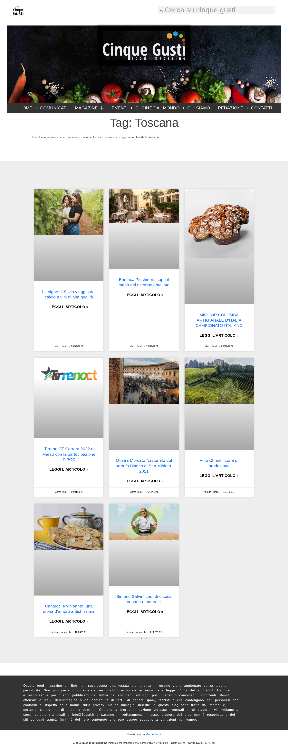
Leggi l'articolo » (68, 307)
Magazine (86, 107)
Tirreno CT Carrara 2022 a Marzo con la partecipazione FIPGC (68, 454)
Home (26, 107)
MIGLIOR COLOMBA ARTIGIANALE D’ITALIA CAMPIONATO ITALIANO (219, 320)
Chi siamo (198, 107)
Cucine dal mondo (157, 107)
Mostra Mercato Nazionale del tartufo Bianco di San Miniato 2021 (144, 465)
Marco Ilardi (153, 734)
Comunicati (53, 107)
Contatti (261, 107)
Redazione (231, 107)
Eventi (120, 107)
